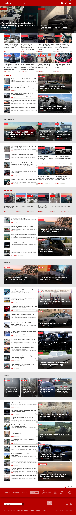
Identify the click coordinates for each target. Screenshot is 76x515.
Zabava (6, 35)
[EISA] (49, 503)
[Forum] (7, 492)
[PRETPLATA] (23, 504)
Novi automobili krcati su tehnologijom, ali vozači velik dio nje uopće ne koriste (62, 46)
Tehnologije (3, 8)
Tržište (29, 3)
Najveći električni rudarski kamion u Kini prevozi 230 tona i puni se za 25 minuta (54, 107)
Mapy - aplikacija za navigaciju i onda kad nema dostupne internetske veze (46, 178)
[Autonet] (34, 492)
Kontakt (44, 510)
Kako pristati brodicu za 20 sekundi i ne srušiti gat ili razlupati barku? (11, 45)
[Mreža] (24, 492)
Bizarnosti (7, 380)
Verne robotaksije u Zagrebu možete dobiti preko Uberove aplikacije (53, 87)
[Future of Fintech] (69, 492)
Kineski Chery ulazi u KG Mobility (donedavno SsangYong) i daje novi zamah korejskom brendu (55, 301)
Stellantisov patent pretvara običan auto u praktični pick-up (54, 251)
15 (36, 140)
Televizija (41, 55)
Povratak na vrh (69, 486)
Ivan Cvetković (8, 138)
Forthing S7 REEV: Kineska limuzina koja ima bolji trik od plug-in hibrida (63, 133)
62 (70, 92)
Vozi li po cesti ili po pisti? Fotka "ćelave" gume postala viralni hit (11, 390)
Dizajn (40, 35)
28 (36, 360)
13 (70, 348)
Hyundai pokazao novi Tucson (54, 28)
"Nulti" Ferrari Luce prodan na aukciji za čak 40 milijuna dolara (63, 158)
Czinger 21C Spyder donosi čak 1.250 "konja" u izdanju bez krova (53, 231)
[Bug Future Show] (46, 492)
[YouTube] (67, 504)
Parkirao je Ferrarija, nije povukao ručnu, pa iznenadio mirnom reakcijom (46, 390)
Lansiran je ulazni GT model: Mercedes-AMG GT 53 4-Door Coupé (54, 278)
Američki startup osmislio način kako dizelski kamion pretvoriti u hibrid (53, 475)
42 (36, 71)
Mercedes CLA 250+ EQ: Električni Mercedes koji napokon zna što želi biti (46, 133)
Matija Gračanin (40, 183)
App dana (64, 195)
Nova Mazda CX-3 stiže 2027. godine (53, 323)
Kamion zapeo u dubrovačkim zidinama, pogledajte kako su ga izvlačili (54, 415)
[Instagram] (71, 504)
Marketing (38, 510)
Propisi (23, 55)
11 (70, 460)
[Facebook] (64, 504)
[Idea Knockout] (55, 492)
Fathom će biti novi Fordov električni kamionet (21, 402)
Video (51, 195)
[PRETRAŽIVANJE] (66, 3)
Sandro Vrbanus (4, 30)
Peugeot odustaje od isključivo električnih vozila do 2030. (55, 344)
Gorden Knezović (14, 255)
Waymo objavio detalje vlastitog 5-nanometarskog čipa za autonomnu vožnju (18, 25)
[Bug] (16, 492)
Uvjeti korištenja (11, 510)
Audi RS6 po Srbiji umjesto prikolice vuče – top (54, 435)
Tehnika (34, 3)
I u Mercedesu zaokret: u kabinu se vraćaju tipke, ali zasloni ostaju (52, 455)
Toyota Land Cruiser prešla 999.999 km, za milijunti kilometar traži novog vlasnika (63, 390)
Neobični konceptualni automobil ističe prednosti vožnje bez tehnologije (54, 364)
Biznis (40, 291)
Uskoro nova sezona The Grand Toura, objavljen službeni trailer (45, 65)
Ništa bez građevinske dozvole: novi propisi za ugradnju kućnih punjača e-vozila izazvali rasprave (29, 66)
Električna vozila (43, 96)
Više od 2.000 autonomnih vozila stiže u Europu (22, 251)
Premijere (24, 3)
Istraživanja (59, 35)
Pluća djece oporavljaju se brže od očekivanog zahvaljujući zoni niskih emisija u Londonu (11, 66)
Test (19, 3)
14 (36, 310)
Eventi (38, 3)
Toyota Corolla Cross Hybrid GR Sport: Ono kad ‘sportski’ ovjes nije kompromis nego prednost (20, 134)
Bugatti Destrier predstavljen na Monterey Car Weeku (45, 158)
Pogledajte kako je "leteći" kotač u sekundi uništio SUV (23, 461)
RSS (5, 510)
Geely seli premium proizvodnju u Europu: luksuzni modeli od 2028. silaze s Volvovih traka (28, 46)
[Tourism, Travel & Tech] (62, 492)
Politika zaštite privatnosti (22, 510)
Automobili (41, 8)
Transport (41, 76)
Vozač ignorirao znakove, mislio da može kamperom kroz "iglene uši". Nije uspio (55, 205)
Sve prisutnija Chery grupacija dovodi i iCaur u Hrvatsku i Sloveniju (62, 178)
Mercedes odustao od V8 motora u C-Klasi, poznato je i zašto (63, 65)
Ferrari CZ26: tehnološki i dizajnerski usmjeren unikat (23, 242)
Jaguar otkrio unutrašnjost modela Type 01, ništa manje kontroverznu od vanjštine (46, 46)
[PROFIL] (70, 3)
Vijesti (15, 3)
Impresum (32, 510)
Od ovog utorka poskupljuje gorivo (19, 218)
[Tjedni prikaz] (62, 3)
